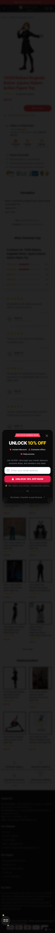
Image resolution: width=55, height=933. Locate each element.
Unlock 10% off (5, 920)
